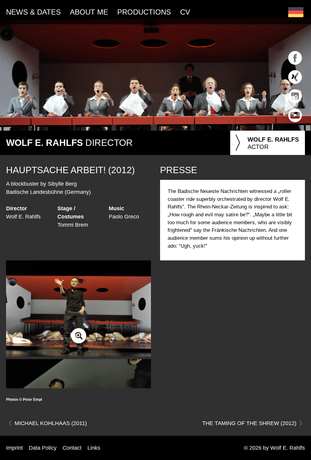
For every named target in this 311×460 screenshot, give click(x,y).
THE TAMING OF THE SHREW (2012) (249, 423)
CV (185, 12)
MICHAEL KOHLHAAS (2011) (51, 423)
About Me (89, 12)
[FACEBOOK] (295, 66)
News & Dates (33, 12)
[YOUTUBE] (295, 123)
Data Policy (42, 448)
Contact (72, 448)
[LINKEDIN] (295, 104)
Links (93, 448)
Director (69, 143)
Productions (144, 12)
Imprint (14, 448)
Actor (266, 143)
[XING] (295, 85)
